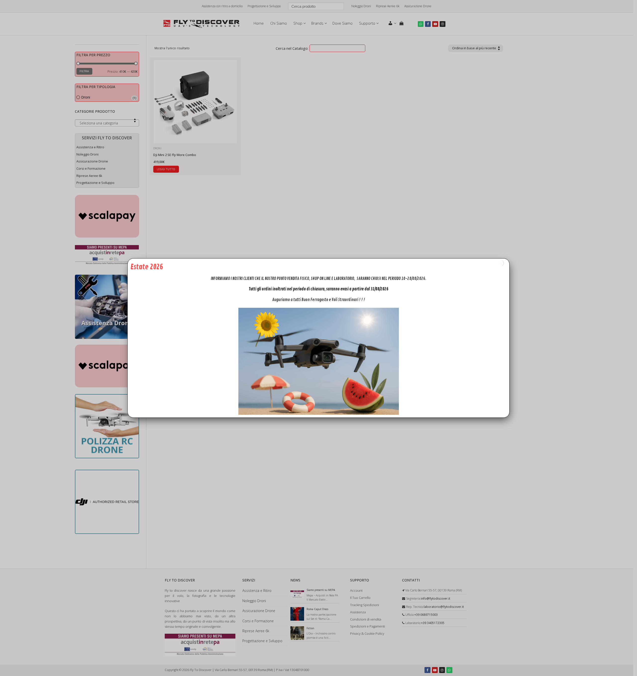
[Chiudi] (500, 263)
